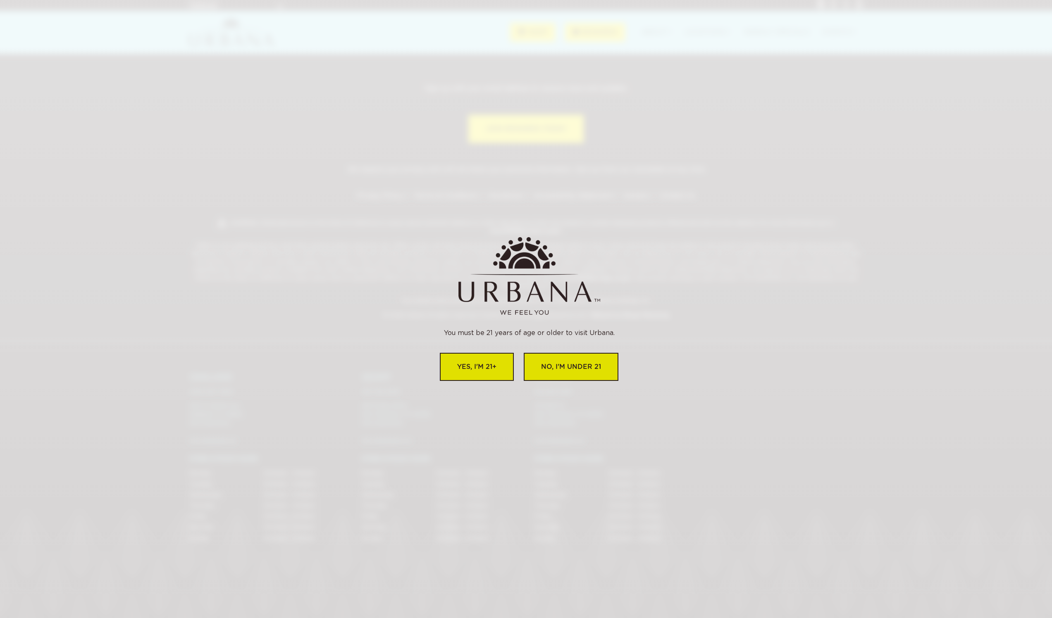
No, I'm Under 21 (571, 367)
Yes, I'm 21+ (476, 367)
